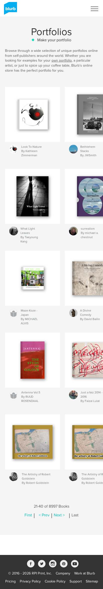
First (28, 515)
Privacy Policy (30, 581)
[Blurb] (9, 10)
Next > (59, 515)
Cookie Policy (55, 581)
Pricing (10, 581)
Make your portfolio (54, 40)
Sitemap (92, 581)
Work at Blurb (84, 573)
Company (63, 573)
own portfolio (62, 60)
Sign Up (75, 9)
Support (76, 581)
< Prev (44, 515)
